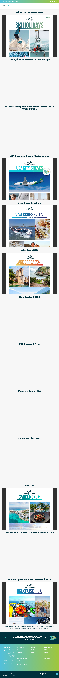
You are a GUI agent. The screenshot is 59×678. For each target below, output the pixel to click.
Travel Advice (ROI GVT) (22, 666)
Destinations (36, 6)
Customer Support (21, 655)
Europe (45, 655)
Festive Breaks (47, 660)
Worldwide (46, 657)
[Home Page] (5, 638)
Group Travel (20, 660)
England (45, 649)
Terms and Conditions (22, 658)
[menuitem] (6, 1)
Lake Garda (33, 654)
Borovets (32, 651)
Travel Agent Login (16, 1)
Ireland (45, 651)
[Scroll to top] (57, 673)
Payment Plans (20, 663)
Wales (45, 654)
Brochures (19, 652)
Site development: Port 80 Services (8, 675)
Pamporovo (33, 649)
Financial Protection (21, 657)
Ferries (44, 6)
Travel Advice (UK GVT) (22, 664)
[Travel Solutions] (6, 6)
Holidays (18, 6)
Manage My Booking (7, 1)
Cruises (32, 655)
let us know (10, 626)
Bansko (32, 652)
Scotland (46, 652)
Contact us (51, 6)
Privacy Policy (13, 674)
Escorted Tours (27, 6)
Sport (45, 661)
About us (19, 649)
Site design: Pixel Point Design (22, 674)
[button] (51, 1)
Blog (18, 651)
